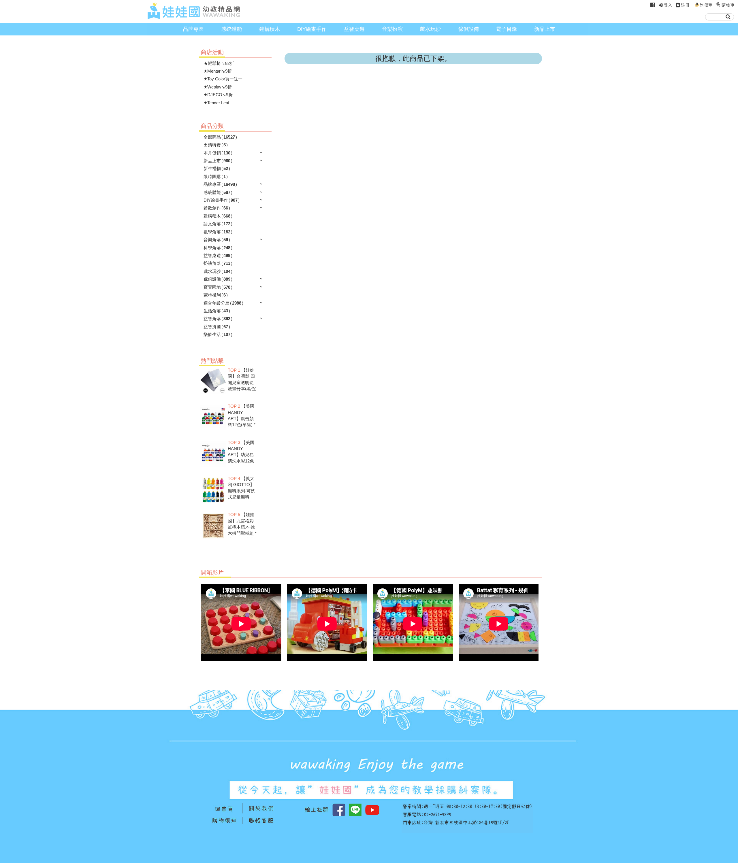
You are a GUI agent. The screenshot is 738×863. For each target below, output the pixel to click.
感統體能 (231, 29)
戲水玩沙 (430, 29)
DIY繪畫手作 (312, 29)
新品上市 (544, 29)
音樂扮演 (392, 29)
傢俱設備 (468, 29)
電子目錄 (506, 29)
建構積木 (269, 29)
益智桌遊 (354, 29)
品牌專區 (193, 29)
